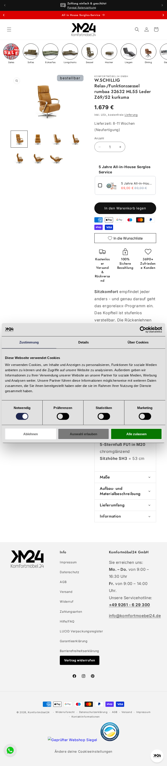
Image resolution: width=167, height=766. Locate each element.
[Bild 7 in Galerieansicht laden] (56, 158)
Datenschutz (69, 572)
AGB (63, 582)
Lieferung (131, 114)
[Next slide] (163, 15)
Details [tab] (83, 342)
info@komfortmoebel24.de (135, 615)
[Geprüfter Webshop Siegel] (73, 740)
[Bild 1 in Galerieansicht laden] (19, 139)
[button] (9, 29)
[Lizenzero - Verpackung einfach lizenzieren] (109, 740)
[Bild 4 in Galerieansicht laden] (75, 139)
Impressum (68, 562)
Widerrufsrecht (65, 712)
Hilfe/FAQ (67, 621)
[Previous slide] (3, 15)
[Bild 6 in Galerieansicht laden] (38, 158)
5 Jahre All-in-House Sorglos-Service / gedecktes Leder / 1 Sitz (136, 183)
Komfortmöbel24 (39, 712)
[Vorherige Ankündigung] (5, 5)
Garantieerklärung (73, 641)
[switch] (63, 416)
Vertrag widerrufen (79, 660)
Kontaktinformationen (86, 716)
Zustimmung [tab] (29, 342)
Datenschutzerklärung (93, 712)
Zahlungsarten (71, 611)
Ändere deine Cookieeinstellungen (83, 751)
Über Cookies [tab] (138, 342)
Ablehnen (30, 434)
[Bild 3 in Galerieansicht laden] (56, 139)
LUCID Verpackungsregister (81, 631)
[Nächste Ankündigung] (162, 5)
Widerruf (66, 601)
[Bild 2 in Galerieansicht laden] (38, 139)
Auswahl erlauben (83, 434)
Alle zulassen (136, 434)
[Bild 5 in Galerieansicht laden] (19, 158)
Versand (66, 591)
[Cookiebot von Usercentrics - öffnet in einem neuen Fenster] (143, 329)
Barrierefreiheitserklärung (79, 651)
